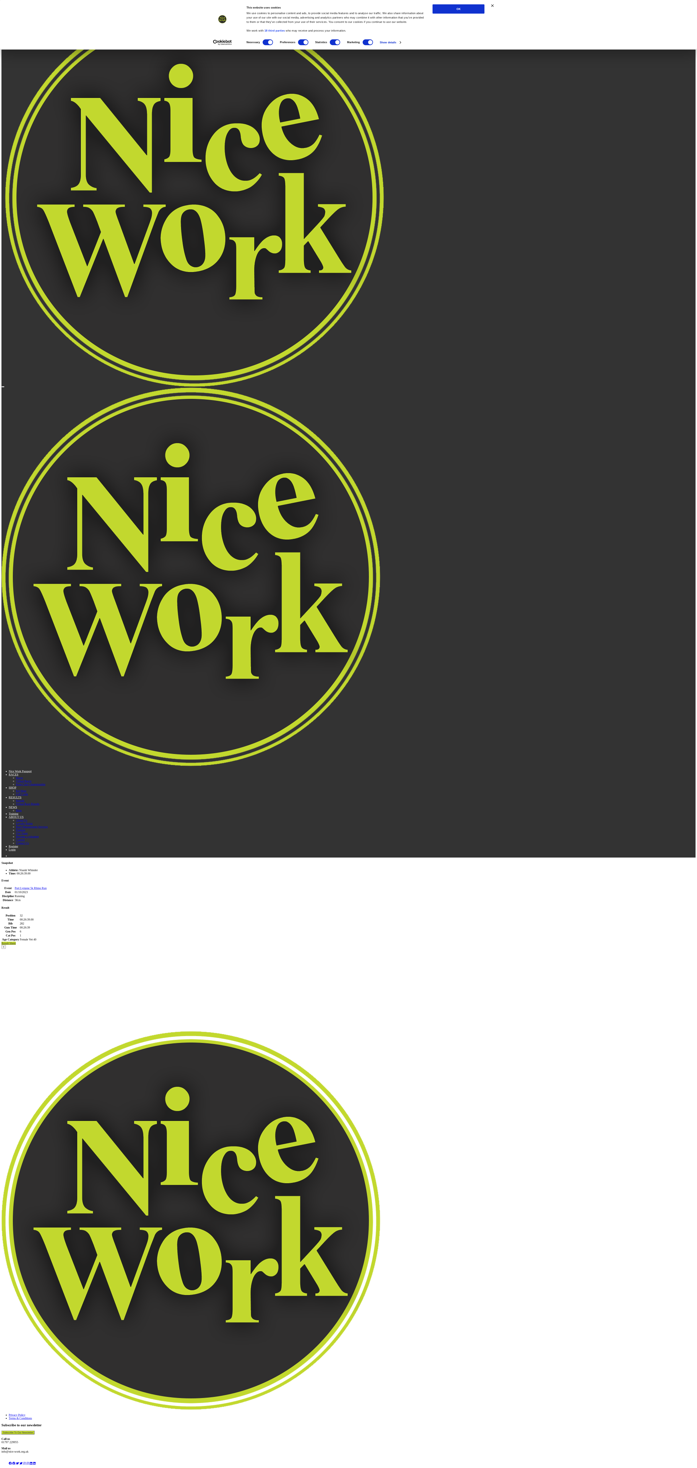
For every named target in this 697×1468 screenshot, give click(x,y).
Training (13, 813)
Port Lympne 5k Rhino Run (31, 888)
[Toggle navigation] (2, 386)
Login (12, 849)
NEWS (13, 807)
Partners (20, 830)
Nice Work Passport (20, 771)
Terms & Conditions (20, 1418)
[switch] (303, 42)
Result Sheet (8, 943)
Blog (19, 810)
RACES (13, 774)
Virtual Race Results (27, 803)
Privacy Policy (17, 1414)
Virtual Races (23, 781)
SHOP (12, 787)
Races (19, 777)
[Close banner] (492, 5)
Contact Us (22, 843)
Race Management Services (32, 826)
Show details (388, 42)
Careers (20, 839)
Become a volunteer (27, 836)
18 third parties (274, 30)
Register (13, 846)
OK (458, 9)
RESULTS (15, 797)
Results (20, 800)
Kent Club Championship (30, 784)
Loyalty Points (24, 823)
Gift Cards (22, 794)
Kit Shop (21, 790)
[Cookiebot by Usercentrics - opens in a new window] (222, 42)
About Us (21, 820)
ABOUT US (16, 817)
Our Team (22, 833)
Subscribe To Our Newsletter (18, 1432)
